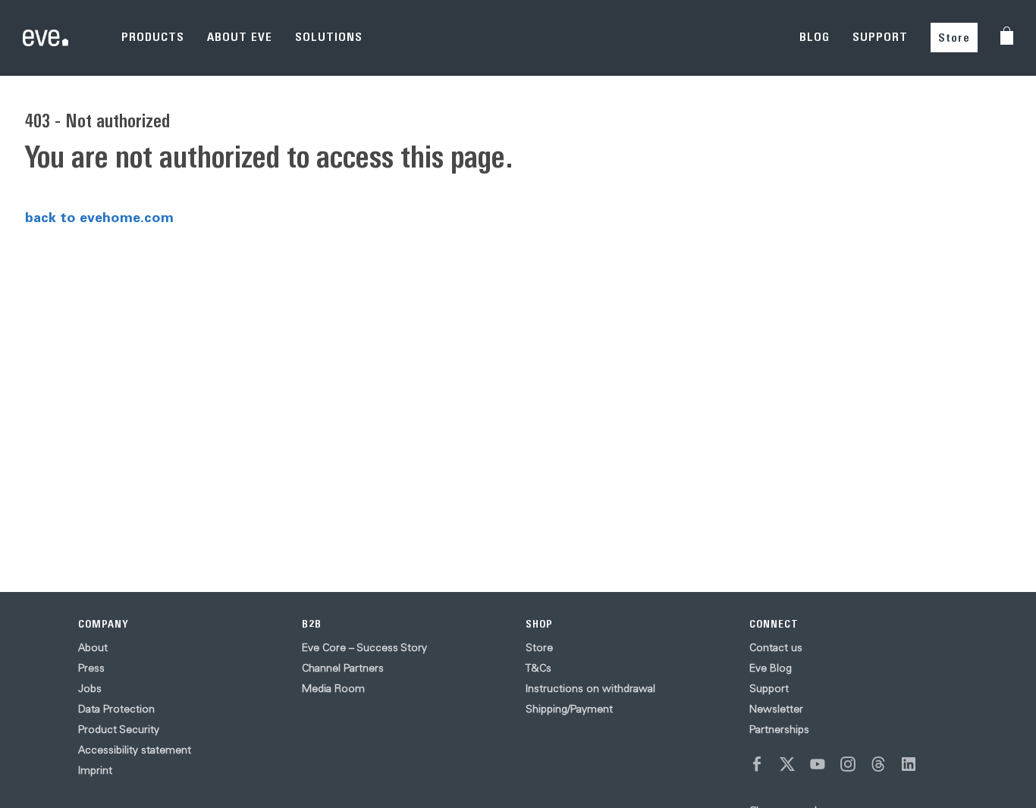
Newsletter (776, 709)
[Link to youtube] (817, 764)
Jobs (90, 688)
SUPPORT (880, 37)
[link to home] (45, 38)
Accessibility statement (134, 749)
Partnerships (779, 729)
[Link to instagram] (847, 764)
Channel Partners (343, 668)
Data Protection (116, 709)
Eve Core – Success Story (364, 647)
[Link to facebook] (756, 764)
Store (954, 37)
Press (91, 668)
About (93, 647)
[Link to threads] (878, 764)
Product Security (118, 729)
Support (769, 688)
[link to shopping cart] (1006, 36)
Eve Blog (770, 668)
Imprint (95, 770)
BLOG (814, 37)
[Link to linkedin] (908, 764)
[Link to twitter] (787, 764)
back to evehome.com (99, 217)
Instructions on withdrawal (590, 688)
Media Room (333, 688)
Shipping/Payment (569, 709)
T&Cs (538, 668)
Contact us (775, 647)
